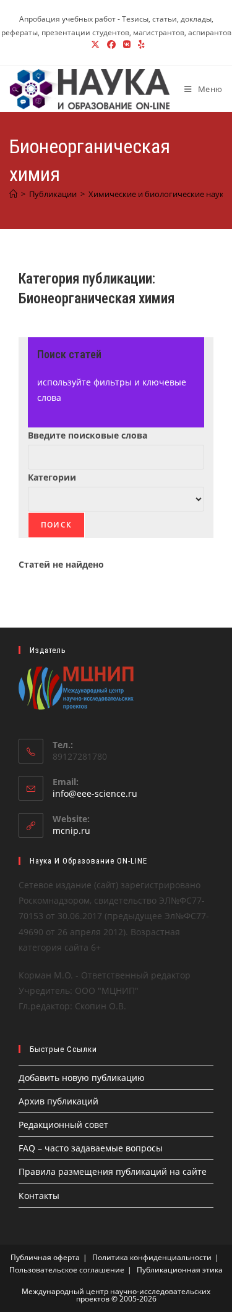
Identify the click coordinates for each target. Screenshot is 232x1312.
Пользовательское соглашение (66, 1269)
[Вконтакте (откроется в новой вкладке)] (126, 44)
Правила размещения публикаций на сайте (113, 1171)
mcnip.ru (71, 830)
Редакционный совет (63, 1124)
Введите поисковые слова (87, 435)
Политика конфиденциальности (152, 1257)
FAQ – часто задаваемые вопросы (91, 1148)
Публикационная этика (180, 1269)
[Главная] (13, 194)
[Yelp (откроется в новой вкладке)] (139, 44)
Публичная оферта (45, 1257)
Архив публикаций (58, 1101)
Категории (52, 477)
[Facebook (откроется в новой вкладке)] (111, 44)
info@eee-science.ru (95, 793)
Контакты (39, 1195)
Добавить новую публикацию (82, 1077)
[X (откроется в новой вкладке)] (95, 44)
